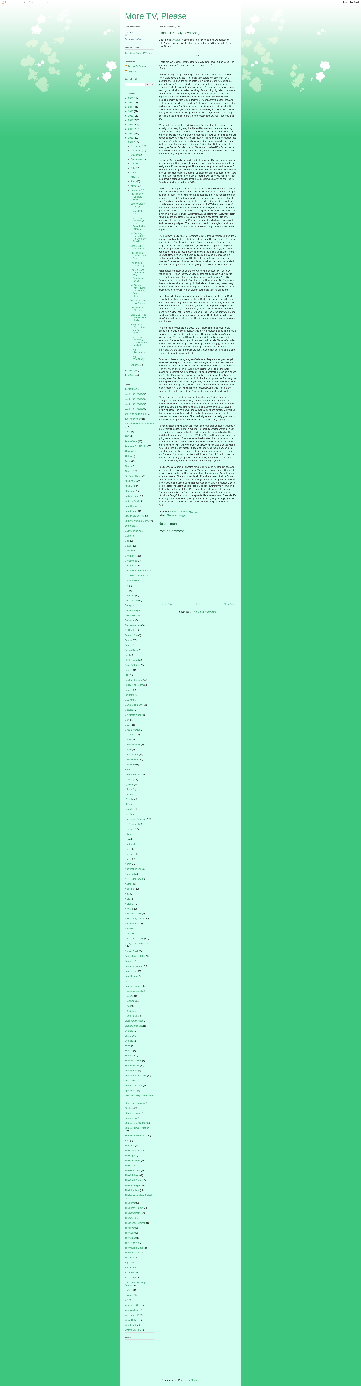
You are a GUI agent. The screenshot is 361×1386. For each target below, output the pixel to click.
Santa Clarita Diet (134, 1026)
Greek (128, 739)
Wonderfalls (131, 1325)
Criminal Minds (132, 580)
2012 (131, 138)
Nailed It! (129, 884)
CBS (127, 541)
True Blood (130, 1277)
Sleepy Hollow (132, 1065)
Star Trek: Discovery (135, 1103)
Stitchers (129, 1108)
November (136, 150)
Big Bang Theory (133, 476)
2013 (131, 133)
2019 (131, 107)
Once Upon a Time (134, 938)
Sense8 (129, 1050)
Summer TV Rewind (135, 1135)
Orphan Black (131, 951)
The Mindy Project (134, 1208)
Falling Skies (131, 650)
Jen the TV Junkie (137, 66)
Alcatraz (129, 451)
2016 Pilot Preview (134, 409)
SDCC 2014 (131, 1036)
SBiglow (132, 71)
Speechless (131, 1090)
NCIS (127, 899)
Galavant (129, 700)
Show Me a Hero (133, 1060)
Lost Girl (129, 854)
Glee (169, 515)
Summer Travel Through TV (139, 1128)
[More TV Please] (126, 35)
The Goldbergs (132, 1175)
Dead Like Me (132, 600)
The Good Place (133, 1180)
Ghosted (129, 710)
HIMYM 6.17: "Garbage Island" (136, 197)
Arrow (128, 461)
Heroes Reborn (132, 774)
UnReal (129, 1290)
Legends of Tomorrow (135, 819)
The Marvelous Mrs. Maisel (138, 1195)
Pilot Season (131, 971)
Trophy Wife (131, 1272)
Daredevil (130, 595)
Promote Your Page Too (133, 39)
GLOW (128, 725)
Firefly (128, 655)
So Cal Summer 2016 (135, 1075)
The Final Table (132, 1170)
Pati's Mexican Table (135, 956)
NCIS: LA (129, 904)
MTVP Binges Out (134, 879)
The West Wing (132, 1252)
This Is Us (130, 1257)
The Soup (130, 1233)
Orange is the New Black (137, 943)
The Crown (130, 1165)
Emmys (128, 640)
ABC (127, 436)
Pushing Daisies (133, 986)
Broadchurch (131, 511)
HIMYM (128, 779)
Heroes (128, 769)
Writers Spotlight (133, 1330)
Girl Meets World (133, 715)
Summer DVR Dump (135, 1123)
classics (129, 551)
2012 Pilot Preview (134, 394)
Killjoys (128, 804)
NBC (127, 894)
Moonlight (130, 874)
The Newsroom (132, 1213)
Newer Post (166, 604)
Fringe (128, 690)
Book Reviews (132, 501)
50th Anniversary (133, 419)
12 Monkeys (131, 389)
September (136, 159)
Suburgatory (131, 1118)
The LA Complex (133, 1185)
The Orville (130, 1218)
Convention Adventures (136, 570)
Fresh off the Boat (133, 680)
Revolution (130, 1001)
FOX (127, 675)
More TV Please (130, 32)
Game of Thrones (133, 705)
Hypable (129, 784)
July (133, 168)
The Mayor (130, 1203)
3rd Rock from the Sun (136, 414)
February (135, 190)
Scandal (129, 1031)
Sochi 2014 (130, 1080)
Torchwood (130, 1267)
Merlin (128, 864)
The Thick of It (132, 1243)
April (133, 181)
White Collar (131, 1320)
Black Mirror (131, 481)
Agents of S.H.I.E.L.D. (136, 446)
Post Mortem (131, 976)
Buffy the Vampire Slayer (137, 521)
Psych (128, 981)
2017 (131, 116)
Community (130, 556)
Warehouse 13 (132, 1315)
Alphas (128, 456)
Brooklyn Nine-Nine (135, 516)
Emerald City (131, 635)
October (135, 155)
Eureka (128, 645)
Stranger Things (133, 1113)
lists (127, 839)
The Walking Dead (134, 1248)
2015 (131, 124)
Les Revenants (132, 824)
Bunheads (130, 526)
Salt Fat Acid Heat (134, 1021)
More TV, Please (156, 16)
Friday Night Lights (134, 685)
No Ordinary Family (134, 918)
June (133, 172)
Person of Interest (133, 966)
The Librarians (132, 1190)
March (134, 186)
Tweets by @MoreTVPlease (139, 53)
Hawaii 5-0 (130, 764)
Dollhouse (130, 615)
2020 (131, 102)
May (133, 177)
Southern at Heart (133, 1085)
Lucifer (128, 859)
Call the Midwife (133, 531)
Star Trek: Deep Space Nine (139, 1095)
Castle (128, 536)
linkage (128, 834)
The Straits (130, 1238)
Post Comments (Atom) (204, 612)
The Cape (130, 1155)
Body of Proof (131, 496)
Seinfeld (129, 1041)
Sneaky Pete (131, 1070)
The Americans (132, 1150)
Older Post (229, 604)
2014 (131, 129)
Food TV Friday (132, 665)
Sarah (177, 40)
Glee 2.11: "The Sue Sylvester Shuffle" (138, 317)
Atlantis (128, 471)
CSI (127, 585)
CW (127, 590)
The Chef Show (132, 1160)
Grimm (128, 749)
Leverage (129, 829)
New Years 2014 (133, 914)
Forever (129, 670)
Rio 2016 (129, 1011)
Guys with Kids (132, 759)
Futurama (129, 695)
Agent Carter (131, 441)
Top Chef (129, 1263)
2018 (131, 111)
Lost (127, 849)
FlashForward (132, 660)
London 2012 (131, 844)
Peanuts (129, 961)
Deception (130, 605)
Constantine (131, 561)
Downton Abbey (133, 625)
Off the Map (130, 933)
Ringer (128, 1006)
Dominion (130, 620)
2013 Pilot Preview (134, 399)
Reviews (129, 996)
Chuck (128, 546)
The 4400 (129, 1145)
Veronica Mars (132, 1310)
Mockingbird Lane (134, 869)
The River (130, 1228)
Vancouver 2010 (133, 1305)
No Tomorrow (131, 923)
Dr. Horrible (130, 630)
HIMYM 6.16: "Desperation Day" (138, 256)
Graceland (130, 734)
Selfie (128, 1045)
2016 (131, 120)
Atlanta (128, 466)
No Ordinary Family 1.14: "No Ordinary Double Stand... (138, 290)
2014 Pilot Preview (134, 404)
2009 (131, 375)
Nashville (129, 889)
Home (198, 604)
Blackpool (130, 486)
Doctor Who (131, 610)
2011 (131, 142)
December (136, 146)
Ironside (129, 794)
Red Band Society (134, 991)
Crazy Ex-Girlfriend (134, 575)
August (134, 163)
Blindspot (129, 491)
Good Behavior (132, 730)
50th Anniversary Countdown (139, 423)
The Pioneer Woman (135, 1223)
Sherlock (129, 1055)
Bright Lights (131, 506)
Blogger (195, 1380)
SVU (127, 1140)
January (135, 365)
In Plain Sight (131, 789)
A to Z (128, 431)
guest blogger (179, 515)
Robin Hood (131, 1016)
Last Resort (130, 814)
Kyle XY (129, 809)
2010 (131, 370)
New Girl (129, 909)
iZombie (129, 799)
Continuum (130, 565)
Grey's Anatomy (132, 745)
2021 (131, 98)
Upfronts (129, 1295)
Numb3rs (129, 928)
